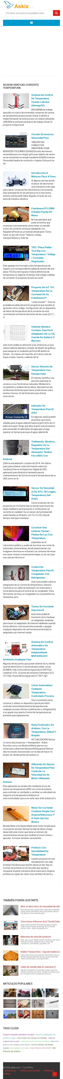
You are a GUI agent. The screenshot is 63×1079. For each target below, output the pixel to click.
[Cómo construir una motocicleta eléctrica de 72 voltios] (24, 992)
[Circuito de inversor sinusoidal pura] (16, 141)
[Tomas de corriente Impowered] (16, 613)
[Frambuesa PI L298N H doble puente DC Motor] (16, 215)
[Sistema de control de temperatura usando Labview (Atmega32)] (16, 101)
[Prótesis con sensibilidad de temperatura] (16, 854)
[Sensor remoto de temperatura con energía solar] (16, 373)
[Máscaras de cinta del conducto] (10, 940)
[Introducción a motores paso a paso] (16, 179)
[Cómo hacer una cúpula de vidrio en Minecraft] (10, 1014)
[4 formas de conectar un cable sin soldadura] (38, 1014)
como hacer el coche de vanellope (35, 1041)
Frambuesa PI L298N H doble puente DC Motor (42, 212)
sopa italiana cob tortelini (40, 1048)
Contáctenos (10, 1070)
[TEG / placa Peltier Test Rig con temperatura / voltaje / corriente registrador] (16, 254)
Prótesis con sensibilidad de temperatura (39, 851)
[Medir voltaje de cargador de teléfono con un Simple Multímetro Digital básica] (24, 1014)
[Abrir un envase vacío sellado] (24, 1003)
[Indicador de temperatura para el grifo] (16, 412)
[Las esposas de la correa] (10, 1003)
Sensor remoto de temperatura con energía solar (41, 370)
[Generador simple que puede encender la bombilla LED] (52, 1014)
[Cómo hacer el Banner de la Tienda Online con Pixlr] (10, 925)
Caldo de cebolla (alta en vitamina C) (38, 967)
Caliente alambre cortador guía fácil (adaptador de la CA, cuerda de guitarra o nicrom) (43, 333)
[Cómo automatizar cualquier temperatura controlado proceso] (16, 692)
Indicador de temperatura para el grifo (42, 409)
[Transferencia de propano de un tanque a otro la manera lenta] (52, 992)
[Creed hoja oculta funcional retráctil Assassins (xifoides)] (52, 1003)
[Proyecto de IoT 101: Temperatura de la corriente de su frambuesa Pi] (16, 294)
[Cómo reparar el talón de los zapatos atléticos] (38, 992)
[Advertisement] (31, 48)
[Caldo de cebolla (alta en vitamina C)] (10, 970)
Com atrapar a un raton (19, 1048)
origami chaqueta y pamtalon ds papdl (18, 1035)
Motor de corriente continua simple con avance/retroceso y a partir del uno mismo (43, 814)
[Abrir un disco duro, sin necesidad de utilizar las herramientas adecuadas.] (10, 910)
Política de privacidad (30, 1070)
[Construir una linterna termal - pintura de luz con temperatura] (16, 534)
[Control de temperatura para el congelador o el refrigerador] (16, 573)
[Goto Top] (54, 1074)
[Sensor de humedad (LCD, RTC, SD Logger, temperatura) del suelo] (16, 494)
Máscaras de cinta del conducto (36, 936)
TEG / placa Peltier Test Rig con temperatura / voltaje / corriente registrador (43, 254)
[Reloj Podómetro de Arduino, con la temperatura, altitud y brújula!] (16, 731)
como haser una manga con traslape (32, 1038)
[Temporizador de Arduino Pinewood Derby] (10, 992)
